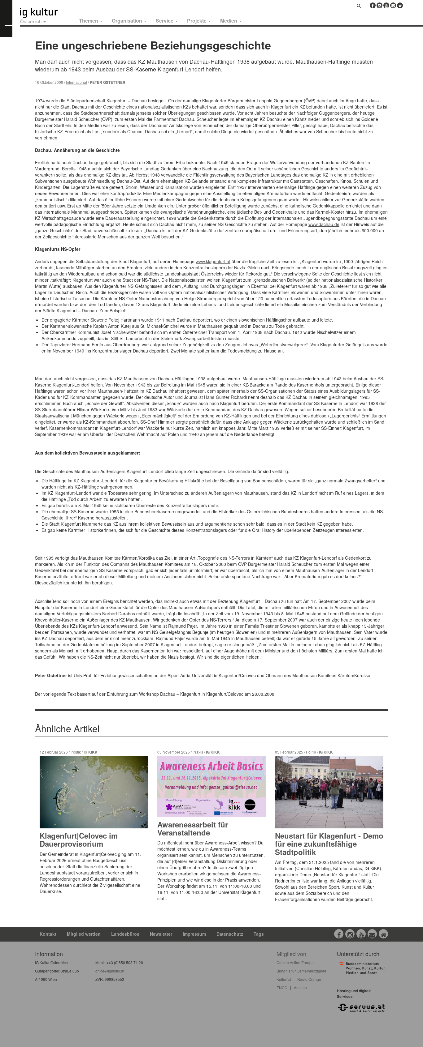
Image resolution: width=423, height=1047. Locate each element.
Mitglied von (291, 954)
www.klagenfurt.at (213, 261)
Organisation (127, 20)
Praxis (198, 751)
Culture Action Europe (295, 962)
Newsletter (161, 934)
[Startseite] (46, 13)
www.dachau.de (323, 224)
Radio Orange (309, 979)
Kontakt (48, 934)
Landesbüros (125, 934)
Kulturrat (284, 979)
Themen (89, 20)
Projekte (197, 20)
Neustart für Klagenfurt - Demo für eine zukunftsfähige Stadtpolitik (329, 843)
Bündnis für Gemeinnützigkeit (301, 970)
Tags (259, 934)
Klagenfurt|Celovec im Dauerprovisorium (79, 839)
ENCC (282, 987)
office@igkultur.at (109, 970)
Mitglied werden (84, 934)
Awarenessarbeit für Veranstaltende (192, 828)
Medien (229, 20)
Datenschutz (229, 934)
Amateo (300, 987)
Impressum (194, 934)
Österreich (31, 21)
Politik (76, 751)
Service (165, 20)
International (76, 82)
